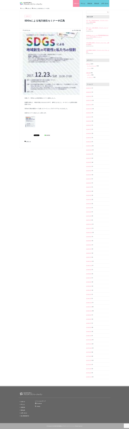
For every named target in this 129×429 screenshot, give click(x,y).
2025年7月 (88, 117)
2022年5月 (88, 191)
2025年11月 (89, 104)
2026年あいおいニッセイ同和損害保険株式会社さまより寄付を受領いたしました (97, 36)
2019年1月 (88, 298)
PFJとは (83, 3)
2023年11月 (89, 145)
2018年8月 (88, 319)
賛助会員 (96, 3)
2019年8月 (88, 273)
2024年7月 (88, 129)
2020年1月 (88, 257)
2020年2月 (88, 253)
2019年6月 (88, 282)
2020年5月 (88, 244)
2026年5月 (88, 92)
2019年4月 (88, 286)
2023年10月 (89, 150)
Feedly (38, 406)
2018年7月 (88, 323)
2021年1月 (88, 220)
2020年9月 (88, 236)
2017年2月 (88, 372)
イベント (89, 68)
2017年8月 (88, 356)
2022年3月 (88, 199)
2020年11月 (89, 228)
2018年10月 (89, 310)
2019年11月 (89, 265)
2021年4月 (88, 211)
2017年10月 (89, 348)
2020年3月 (88, 249)
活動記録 (89, 3)
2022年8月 (88, 183)
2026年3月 (88, 96)
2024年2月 (88, 141)
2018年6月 (88, 327)
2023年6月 (88, 162)
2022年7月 (88, 187)
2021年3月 (88, 216)
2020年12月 (89, 224)
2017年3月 (88, 368)
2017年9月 (88, 352)
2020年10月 (89, 232)
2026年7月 (88, 88)
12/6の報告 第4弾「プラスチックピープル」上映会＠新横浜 (97, 43)
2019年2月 (88, 294)
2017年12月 (89, 339)
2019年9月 (88, 269)
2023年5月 (88, 166)
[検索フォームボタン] (108, 12)
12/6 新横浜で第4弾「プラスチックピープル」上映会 (97, 51)
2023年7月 (88, 158)
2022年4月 (88, 195)
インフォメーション (91, 66)
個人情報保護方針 (25, 415)
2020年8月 (88, 240)
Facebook (39, 403)
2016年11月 (89, 376)
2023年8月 (88, 154)
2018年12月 (89, 302)
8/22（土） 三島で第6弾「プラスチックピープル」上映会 (97, 28)
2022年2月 (88, 203)
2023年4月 (88, 170)
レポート (89, 75)
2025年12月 (89, 100)
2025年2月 (88, 125)
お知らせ (76, 3)
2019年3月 (88, 290)
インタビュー (90, 77)
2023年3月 (88, 174)
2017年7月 (88, 360)
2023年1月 (88, 178)
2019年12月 (89, 261)
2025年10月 (89, 108)
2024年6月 (88, 133)
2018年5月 (88, 331)
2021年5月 (88, 207)
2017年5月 (88, 364)
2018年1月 (88, 335)
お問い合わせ (104, 3)
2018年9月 (88, 315)
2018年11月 (89, 306)
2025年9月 (88, 112)
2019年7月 (88, 277)
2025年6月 (88, 121)
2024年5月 (88, 137)
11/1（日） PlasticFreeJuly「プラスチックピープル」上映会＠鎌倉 (97, 21)
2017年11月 (89, 343)
